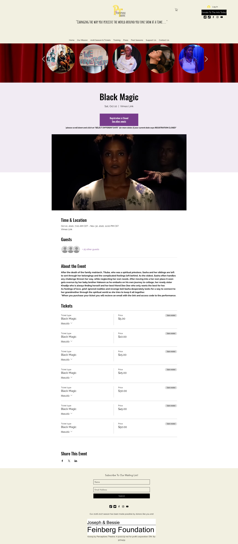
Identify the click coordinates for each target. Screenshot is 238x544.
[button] (176, 9)
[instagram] (217, 17)
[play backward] (43, 59)
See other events (119, 121)
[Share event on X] (69, 461)
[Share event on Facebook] (62, 461)
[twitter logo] (205, 17)
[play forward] (206, 59)
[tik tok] (209, 17)
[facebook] (213, 17)
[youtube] (221, 17)
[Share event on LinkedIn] (76, 461)
